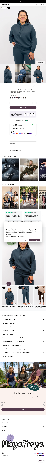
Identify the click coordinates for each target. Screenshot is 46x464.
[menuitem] (33, 4)
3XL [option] (34, 101)
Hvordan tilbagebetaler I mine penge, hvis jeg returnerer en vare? (18, 344)
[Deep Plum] (12, 96)
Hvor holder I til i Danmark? (8, 318)
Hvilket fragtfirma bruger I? (9, 329)
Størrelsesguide (31, 99)
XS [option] (10, 101)
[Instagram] (3, 448)
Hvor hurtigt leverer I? (7, 351)
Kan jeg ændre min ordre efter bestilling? (12, 333)
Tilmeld (22, 404)
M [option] (18, 101)
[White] (21, 96)
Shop (39, 1)
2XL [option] (29, 101)
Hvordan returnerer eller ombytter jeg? (12, 340)
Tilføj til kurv (22, 106)
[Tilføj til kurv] (15, 300)
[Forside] (5, 4)
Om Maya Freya (6, 418)
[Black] (10, 96)
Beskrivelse (12, 141)
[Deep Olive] (25, 96)
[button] (41, 292)
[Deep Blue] (14, 96)
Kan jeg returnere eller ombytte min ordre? (13, 337)
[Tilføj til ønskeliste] (44, 7)
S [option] (14, 101)
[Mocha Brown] (23, 96)
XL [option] (25, 101)
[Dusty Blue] (19, 96)
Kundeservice (5, 414)
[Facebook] (5, 448)
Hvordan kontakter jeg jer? (8, 315)
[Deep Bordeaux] (16, 96)
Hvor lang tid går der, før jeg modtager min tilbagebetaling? (17, 348)
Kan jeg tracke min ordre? (8, 326)
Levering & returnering (15, 149)
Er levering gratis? (6, 322)
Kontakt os (4, 421)
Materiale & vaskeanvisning (16, 145)
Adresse (4, 425)
